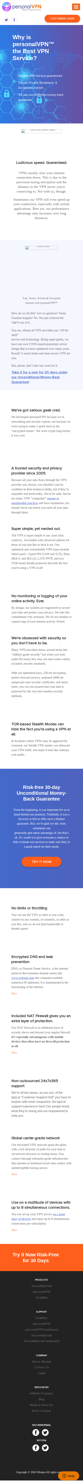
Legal (41, 1373)
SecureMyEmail (41, 1286)
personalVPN (41, 1292)
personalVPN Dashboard (41, 1330)
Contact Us (41, 1367)
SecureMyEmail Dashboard (41, 1341)
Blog (41, 1399)
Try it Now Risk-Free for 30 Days (36, 1257)
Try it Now (41, 862)
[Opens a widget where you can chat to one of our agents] (68, 1476)
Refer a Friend (41, 1411)
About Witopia (41, 1362)
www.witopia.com (22, 977)
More (14, 993)
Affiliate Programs (41, 1393)
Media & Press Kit (41, 1405)
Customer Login (62, 18)
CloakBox (41, 1298)
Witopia (41, 1472)
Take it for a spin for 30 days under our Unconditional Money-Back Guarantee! (39, 377)
